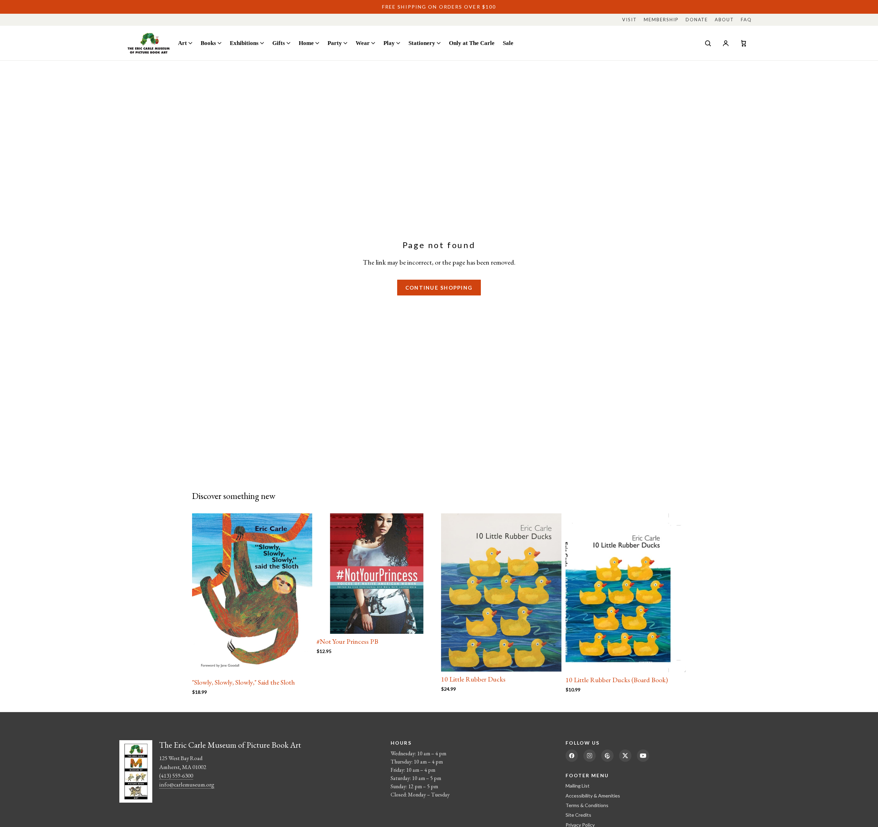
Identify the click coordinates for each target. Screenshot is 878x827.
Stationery (421, 42)
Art (182, 42)
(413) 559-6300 (176, 775)
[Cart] (743, 43)
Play (389, 42)
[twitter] (625, 755)
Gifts (278, 42)
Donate (697, 19)
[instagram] (589, 755)
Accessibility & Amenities (593, 796)
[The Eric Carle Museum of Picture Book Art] (149, 43)
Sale (508, 42)
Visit (629, 19)
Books (208, 42)
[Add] (302, 664)
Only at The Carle (472, 42)
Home (306, 42)
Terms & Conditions (587, 805)
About (724, 19)
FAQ (746, 19)
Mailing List (578, 786)
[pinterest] (607, 755)
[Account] (726, 43)
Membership (661, 19)
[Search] (708, 43)
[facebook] (572, 755)
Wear (363, 42)
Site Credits (578, 815)
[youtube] (643, 755)
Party (335, 42)
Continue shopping (439, 287)
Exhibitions (244, 42)
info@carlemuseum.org (186, 784)
